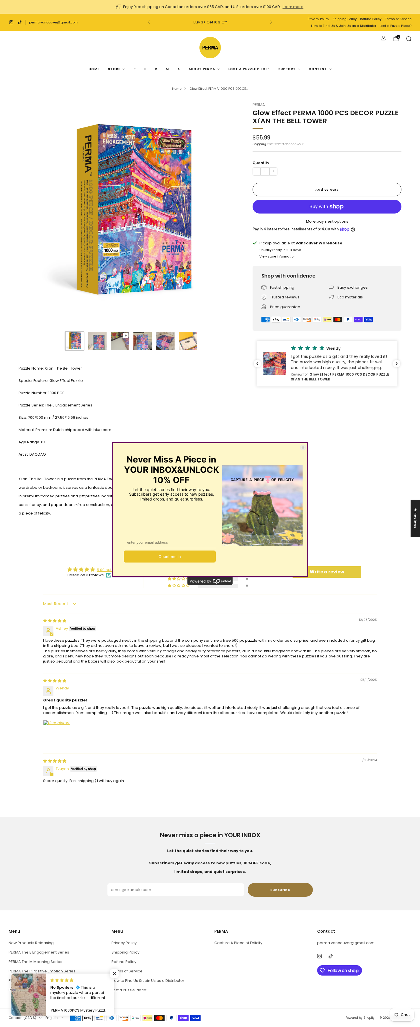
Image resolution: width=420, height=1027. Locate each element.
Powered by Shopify (360, 1018)
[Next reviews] (396, 363)
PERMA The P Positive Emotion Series (42, 971)
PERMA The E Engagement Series (39, 952)
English (51, 1018)
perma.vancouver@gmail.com (53, 22)
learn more (293, 6)
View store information (277, 256)
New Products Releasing (31, 943)
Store (114, 69)
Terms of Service (398, 19)
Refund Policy (370, 19)
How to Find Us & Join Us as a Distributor (343, 25)
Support (287, 69)
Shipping (259, 144)
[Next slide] (233, 214)
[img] (54, 620)
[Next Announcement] (271, 22)
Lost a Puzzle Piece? (395, 25)
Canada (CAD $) (22, 1018)
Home (94, 69)
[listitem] (210, 7)
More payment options (327, 221)
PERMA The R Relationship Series (38, 980)
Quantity (261, 162)
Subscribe (280, 890)
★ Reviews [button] (415, 518)
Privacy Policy (318, 19)
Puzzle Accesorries (26, 990)
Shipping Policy (345, 19)
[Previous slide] (30, 214)
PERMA (259, 104)
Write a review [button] (327, 572)
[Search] (408, 38)
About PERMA (202, 69)
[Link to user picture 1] (57, 733)
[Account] (383, 38)
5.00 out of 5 (108, 570)
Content (318, 69)
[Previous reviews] (257, 363)
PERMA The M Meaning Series (35, 961)
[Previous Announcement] (149, 22)
